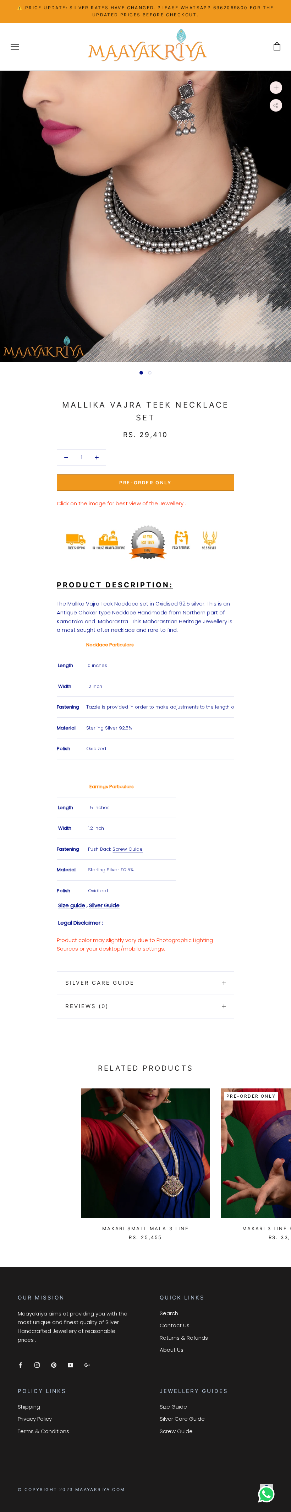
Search (169, 1313)
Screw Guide (127, 849)
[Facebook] (20, 1364)
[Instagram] (37, 1364)
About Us (171, 1350)
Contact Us (175, 1325)
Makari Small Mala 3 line (145, 1228)
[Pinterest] (53, 1364)
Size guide (71, 905)
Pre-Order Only (145, 482)
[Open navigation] (15, 46)
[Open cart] (277, 47)
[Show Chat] (268, 1494)
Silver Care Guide (99, 982)
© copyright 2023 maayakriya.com (71, 1489)
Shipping (29, 1406)
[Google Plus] (87, 1364)
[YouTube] (70, 1364)
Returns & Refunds (184, 1337)
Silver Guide (104, 905)
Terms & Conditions (43, 1431)
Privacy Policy (35, 1418)
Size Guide (173, 1406)
